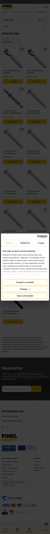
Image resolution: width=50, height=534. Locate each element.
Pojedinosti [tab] (25, 243)
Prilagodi (23, 289)
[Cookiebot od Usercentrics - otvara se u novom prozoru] (37, 236)
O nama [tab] (41, 243)
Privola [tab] (9, 243)
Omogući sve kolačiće (25, 282)
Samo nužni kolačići (25, 296)
